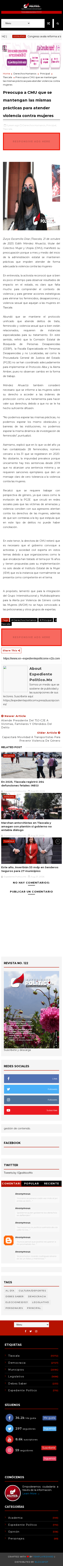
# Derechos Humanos (23, 620)
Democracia (37, 1296)
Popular (31, 1183)
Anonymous (22, 1193)
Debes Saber (15, 1296)
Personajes (14, 1308)
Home (6, 73)
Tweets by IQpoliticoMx (18, 1172)
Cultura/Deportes (32, 1290)
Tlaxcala (7, 77)
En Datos (9, 756)
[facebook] (25, 1331)
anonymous (22, 1237)
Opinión (14, 1531)
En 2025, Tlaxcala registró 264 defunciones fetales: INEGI (22, 783)
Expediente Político (22, 1390)
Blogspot (41, 1562)
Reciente (51, 1183)
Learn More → (31, 1493)
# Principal (46, 620)
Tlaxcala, (8, 129)
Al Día (10, 1290)
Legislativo (9, 36)
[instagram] (36, 1331)
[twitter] (31, 1331)
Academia (15, 1517)
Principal (45, 73)
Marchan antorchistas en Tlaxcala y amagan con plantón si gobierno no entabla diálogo (26, 826)
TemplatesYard (43, 1556)
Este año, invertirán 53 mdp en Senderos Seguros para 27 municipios (29, 869)
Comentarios (11, 1184)
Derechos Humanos (24, 73)
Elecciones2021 (17, 1302)
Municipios (16, 1369)
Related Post (11, 747)
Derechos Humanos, (34, 125)
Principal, (51, 125)
